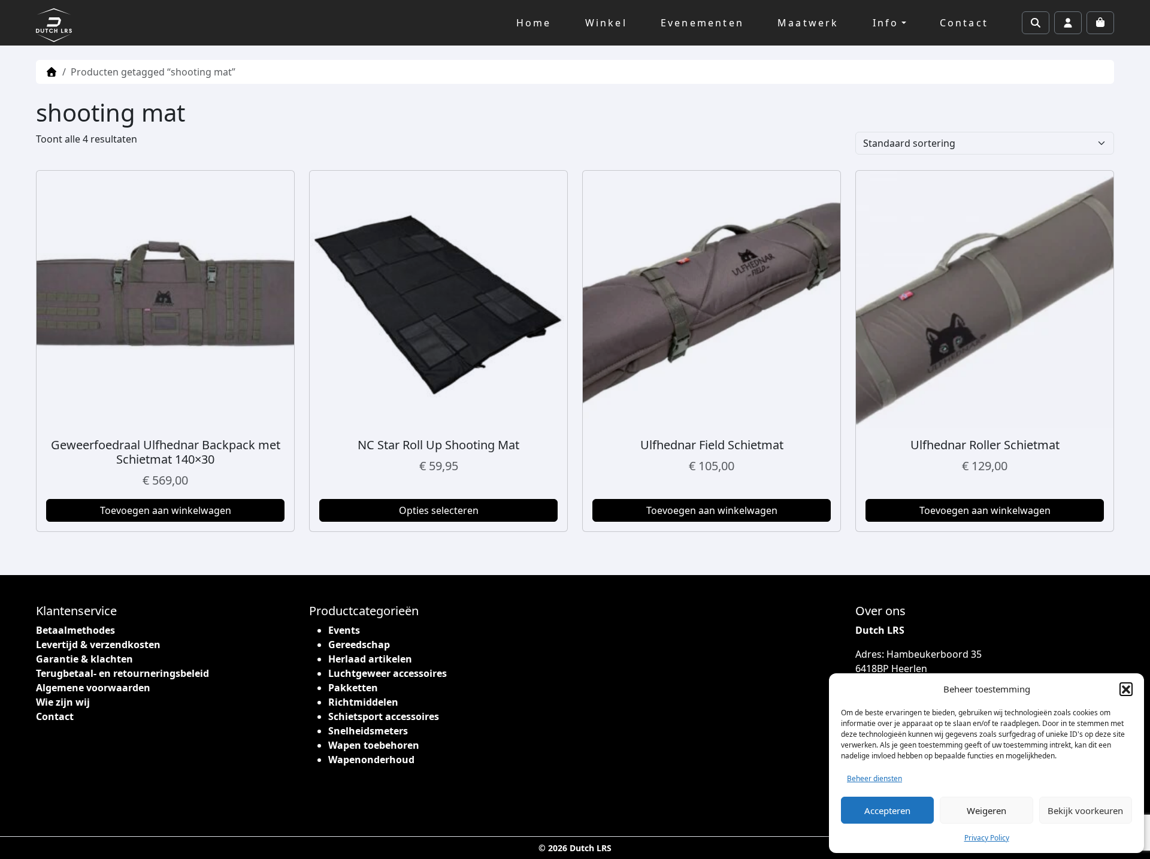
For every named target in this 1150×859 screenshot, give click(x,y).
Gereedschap (359, 644)
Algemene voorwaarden (93, 687)
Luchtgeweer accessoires (387, 673)
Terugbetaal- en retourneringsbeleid (122, 673)
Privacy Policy (986, 838)
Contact (964, 22)
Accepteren (887, 810)
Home (534, 22)
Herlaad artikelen (370, 659)
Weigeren (986, 810)
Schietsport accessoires (383, 716)
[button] (1126, 689)
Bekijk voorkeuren (1085, 810)
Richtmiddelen (363, 702)
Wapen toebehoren (373, 745)
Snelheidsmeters (368, 730)
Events (344, 630)
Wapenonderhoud (371, 759)
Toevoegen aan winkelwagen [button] (165, 510)
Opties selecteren (439, 510)
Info (886, 22)
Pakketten (353, 687)
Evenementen (702, 22)
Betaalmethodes (75, 630)
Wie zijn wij (63, 702)
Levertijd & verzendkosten (98, 644)
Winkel (606, 22)
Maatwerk (808, 22)
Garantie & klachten (84, 659)
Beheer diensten (874, 778)
